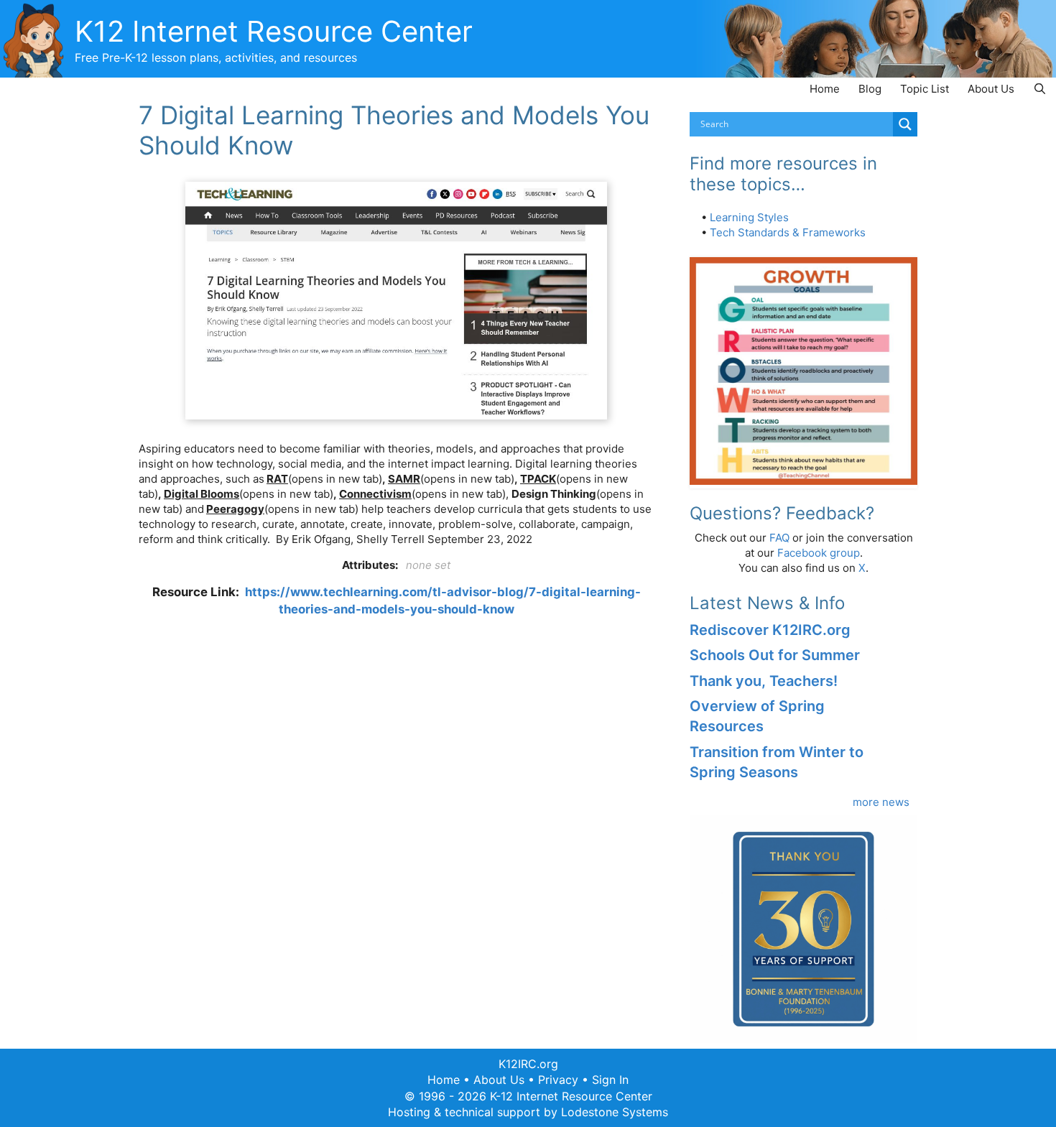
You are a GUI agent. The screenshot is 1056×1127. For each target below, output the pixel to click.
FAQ (779, 537)
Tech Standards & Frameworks (788, 232)
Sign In (610, 1079)
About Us (991, 89)
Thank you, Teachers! (764, 681)
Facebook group (818, 553)
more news (881, 802)
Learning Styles (749, 217)
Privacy (558, 1079)
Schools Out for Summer (775, 655)
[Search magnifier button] (905, 124)
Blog (869, 89)
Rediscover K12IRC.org (770, 630)
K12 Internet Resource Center (274, 31)
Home (825, 89)
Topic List (924, 89)
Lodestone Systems (614, 1112)
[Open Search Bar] (1040, 89)
